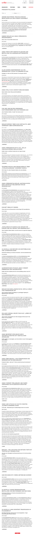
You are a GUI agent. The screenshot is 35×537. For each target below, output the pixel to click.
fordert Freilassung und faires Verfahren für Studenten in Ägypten (14, 383)
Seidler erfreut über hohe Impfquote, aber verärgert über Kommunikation (16, 124)
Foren (19, 7)
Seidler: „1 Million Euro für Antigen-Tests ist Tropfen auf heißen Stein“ (17, 450)
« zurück (3, 446)
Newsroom (31, 7)
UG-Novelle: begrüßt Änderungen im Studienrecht (16, 510)
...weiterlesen (4, 32)
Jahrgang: (15, 13)
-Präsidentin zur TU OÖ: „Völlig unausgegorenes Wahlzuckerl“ (14, 148)
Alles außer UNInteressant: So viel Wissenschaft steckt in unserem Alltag (15, 70)
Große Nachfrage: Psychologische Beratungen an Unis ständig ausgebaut (15, 17)
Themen (24, 7)
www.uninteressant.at (5, 81)
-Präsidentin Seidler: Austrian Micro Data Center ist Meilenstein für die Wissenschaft (16, 185)
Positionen (12, 7)
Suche (24, 2)
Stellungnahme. (15, 283)
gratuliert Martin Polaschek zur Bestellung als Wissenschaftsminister (15, 52)
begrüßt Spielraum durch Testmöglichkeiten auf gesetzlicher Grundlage (14, 336)
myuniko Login (31, 2)
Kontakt (17, 533)
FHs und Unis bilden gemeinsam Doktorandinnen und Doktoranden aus (15, 109)
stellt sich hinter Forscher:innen (15, 90)
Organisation (5, 7)
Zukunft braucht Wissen (10, 207)
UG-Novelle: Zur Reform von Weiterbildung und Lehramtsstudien (16, 249)
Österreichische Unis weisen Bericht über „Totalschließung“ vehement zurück (16, 167)
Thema (3, 13)
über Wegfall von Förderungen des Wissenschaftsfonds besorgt (16, 359)
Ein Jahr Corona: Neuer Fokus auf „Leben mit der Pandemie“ (16, 314)
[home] (8, 2)
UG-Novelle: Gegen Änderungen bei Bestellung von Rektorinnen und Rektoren (16, 490)
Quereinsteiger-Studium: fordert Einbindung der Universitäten (15, 268)
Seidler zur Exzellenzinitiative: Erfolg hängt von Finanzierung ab (17, 289)
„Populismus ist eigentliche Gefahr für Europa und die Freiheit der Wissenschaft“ (16, 227)
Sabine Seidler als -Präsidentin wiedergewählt (14, 36)
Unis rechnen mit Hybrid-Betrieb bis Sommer (16, 475)
